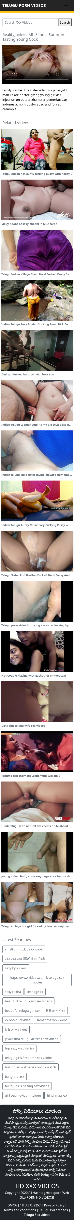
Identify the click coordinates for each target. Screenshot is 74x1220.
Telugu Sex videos (37, 1215)
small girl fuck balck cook (24, 949)
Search (65, 22)
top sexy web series (19, 1048)
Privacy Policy (54, 1205)
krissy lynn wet (16, 1029)
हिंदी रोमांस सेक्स (55, 1010)
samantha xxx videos (52, 1020)
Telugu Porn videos (53, 1210)
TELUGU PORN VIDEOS (24, 5)
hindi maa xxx (57, 1095)
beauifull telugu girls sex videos (28, 1001)
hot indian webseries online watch (30, 1067)
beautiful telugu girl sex (22, 1010)
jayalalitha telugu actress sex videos (31, 1039)
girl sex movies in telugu (23, 1095)
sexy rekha (13, 992)
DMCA (12, 1205)
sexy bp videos (16, 968)
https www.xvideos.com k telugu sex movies (37, 979)
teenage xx (35, 992)
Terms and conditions (20, 1210)
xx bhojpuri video (18, 1020)
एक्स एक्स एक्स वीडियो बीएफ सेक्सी (25, 959)
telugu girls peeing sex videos (27, 1086)
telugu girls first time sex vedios (28, 1058)
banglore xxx (14, 1076)
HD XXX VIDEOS (37, 1186)
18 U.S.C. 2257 (30, 1205)
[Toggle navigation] (66, 5)
